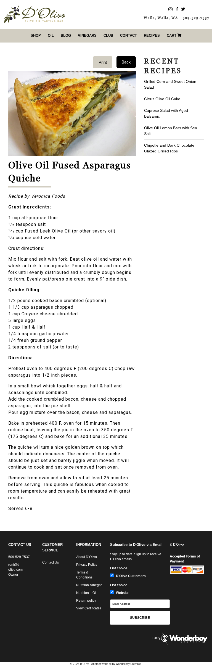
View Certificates (88, 608)
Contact (128, 35)
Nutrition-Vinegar (89, 585)
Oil (51, 35)
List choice (118, 568)
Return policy (86, 600)
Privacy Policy (86, 565)
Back (126, 62)
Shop (36, 35)
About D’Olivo (86, 557)
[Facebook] (177, 8)
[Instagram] (170, 8)
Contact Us (50, 562)
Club (108, 35)
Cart (172, 35)
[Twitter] (183, 8)
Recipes (152, 35)
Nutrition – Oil (86, 593)
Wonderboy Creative (128, 663)
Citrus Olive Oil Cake (162, 99)
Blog (66, 35)
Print (103, 62)
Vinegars (87, 35)
